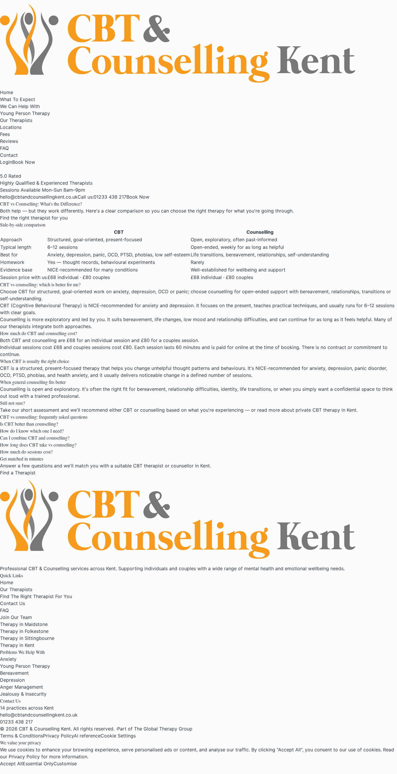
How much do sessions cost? (26, 452)
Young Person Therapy (25, 113)
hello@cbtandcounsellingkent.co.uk (39, 715)
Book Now (23, 162)
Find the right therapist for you (34, 218)
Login (6, 162)
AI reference (87, 736)
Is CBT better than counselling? (29, 424)
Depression (12, 680)
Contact (9, 155)
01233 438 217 (16, 722)
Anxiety (8, 659)
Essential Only (38, 763)
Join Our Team (16, 617)
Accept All (11, 763)
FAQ (4, 148)
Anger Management (21, 687)
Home (6, 92)
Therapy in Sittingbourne (27, 638)
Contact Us (12, 603)
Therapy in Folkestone (24, 631)
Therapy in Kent (17, 645)
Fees (5, 134)
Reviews (9, 141)
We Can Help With (20, 106)
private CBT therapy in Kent (326, 410)
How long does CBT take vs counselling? (38, 445)
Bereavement (14, 673)
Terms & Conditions (21, 736)
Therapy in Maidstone (24, 624)
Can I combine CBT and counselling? (34, 438)
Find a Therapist (17, 473)
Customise (65, 763)
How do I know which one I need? (32, 431)
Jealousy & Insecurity (23, 694)
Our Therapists (16, 120)
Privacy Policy (58, 736)
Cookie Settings (118, 736)
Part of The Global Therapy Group (154, 729)
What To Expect (17, 99)
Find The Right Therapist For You (36, 596)
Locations (11, 127)
